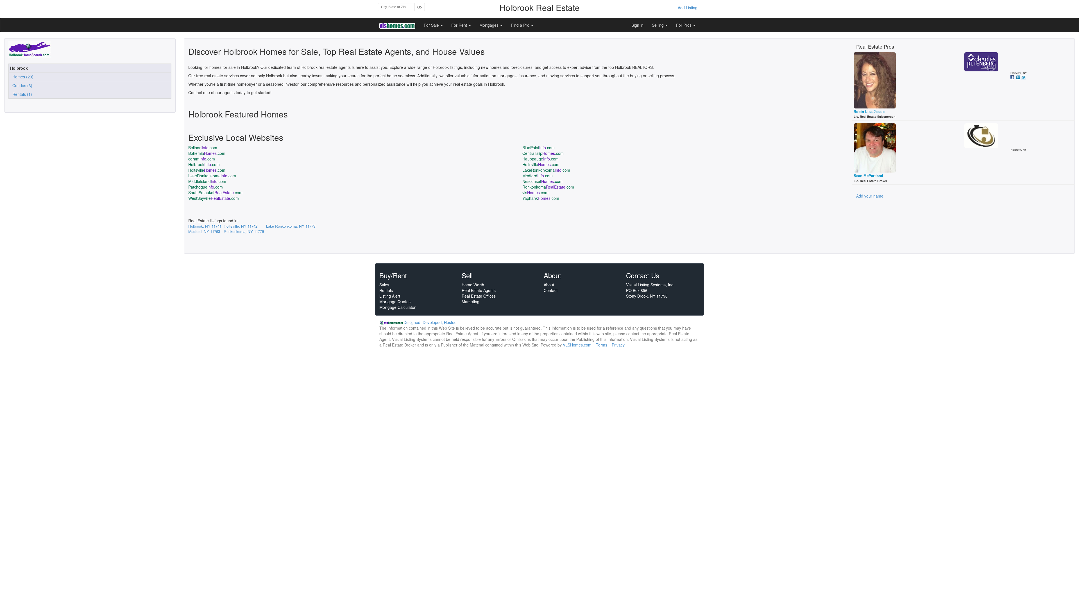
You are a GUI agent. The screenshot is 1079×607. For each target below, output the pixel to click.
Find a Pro (521, 25)
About (549, 284)
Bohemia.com (206, 153)
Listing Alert (389, 296)
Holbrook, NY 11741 (204, 226)
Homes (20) (21, 77)
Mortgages (489, 25)
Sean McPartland (868, 176)
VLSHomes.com (577, 345)
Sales (384, 284)
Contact (550, 290)
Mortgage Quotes (395, 301)
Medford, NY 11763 (204, 231)
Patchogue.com (205, 187)
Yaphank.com (540, 198)
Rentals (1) (21, 94)
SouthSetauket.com (215, 192)
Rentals (386, 290)
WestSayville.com (213, 198)
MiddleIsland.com (207, 181)
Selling (658, 25)
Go (419, 6)
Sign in (637, 25)
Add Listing (687, 7)
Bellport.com (202, 147)
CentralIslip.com (543, 153)
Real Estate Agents (479, 290)
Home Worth (473, 284)
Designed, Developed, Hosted (430, 322)
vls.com (535, 192)
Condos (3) (21, 85)
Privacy (618, 345)
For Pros (684, 25)
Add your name (869, 196)
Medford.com (537, 175)
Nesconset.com (542, 181)
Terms (601, 345)
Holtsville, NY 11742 (240, 226)
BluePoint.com (538, 147)
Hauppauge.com (540, 159)
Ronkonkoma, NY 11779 (244, 231)
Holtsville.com (540, 164)
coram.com (201, 159)
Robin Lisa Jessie (869, 112)
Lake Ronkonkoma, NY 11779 (290, 226)
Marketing (470, 301)
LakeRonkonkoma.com (546, 170)
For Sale (432, 25)
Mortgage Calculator (397, 307)
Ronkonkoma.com (548, 187)
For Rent (459, 25)
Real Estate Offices (479, 296)
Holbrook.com (204, 164)
